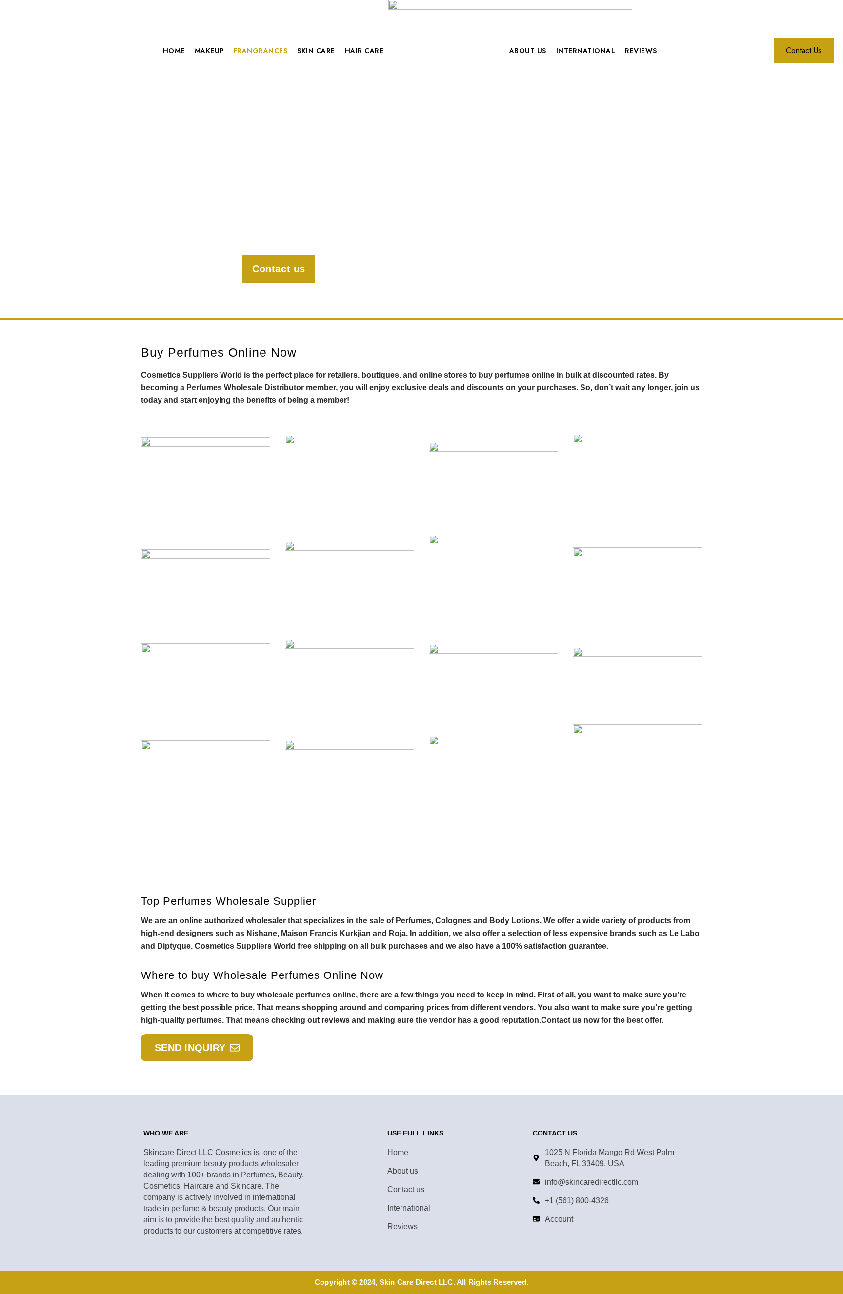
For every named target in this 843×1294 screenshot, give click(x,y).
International (586, 51)
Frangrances (261, 51)
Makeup (209, 51)
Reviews (641, 51)
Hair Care (364, 51)
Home (174, 51)
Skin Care (316, 51)
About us (527, 51)
